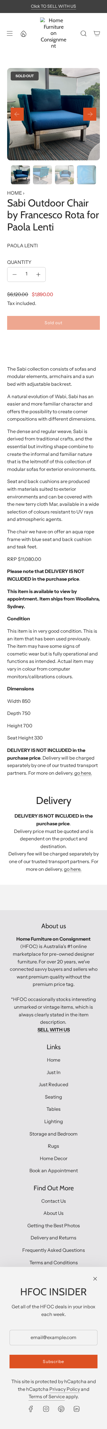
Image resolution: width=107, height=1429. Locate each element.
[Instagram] (46, 1409)
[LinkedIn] (76, 1409)
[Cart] (96, 33)
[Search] (83, 33)
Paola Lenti (22, 245)
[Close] (95, 1279)
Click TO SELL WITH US (53, 6)
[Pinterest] (61, 1409)
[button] (17, 114)
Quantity (19, 262)
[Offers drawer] (23, 33)
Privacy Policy (64, 1389)
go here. (83, 773)
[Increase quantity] (38, 274)
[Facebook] (31, 1409)
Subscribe (53, 1361)
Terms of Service (47, 1396)
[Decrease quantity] (14, 274)
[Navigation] (9, 33)
